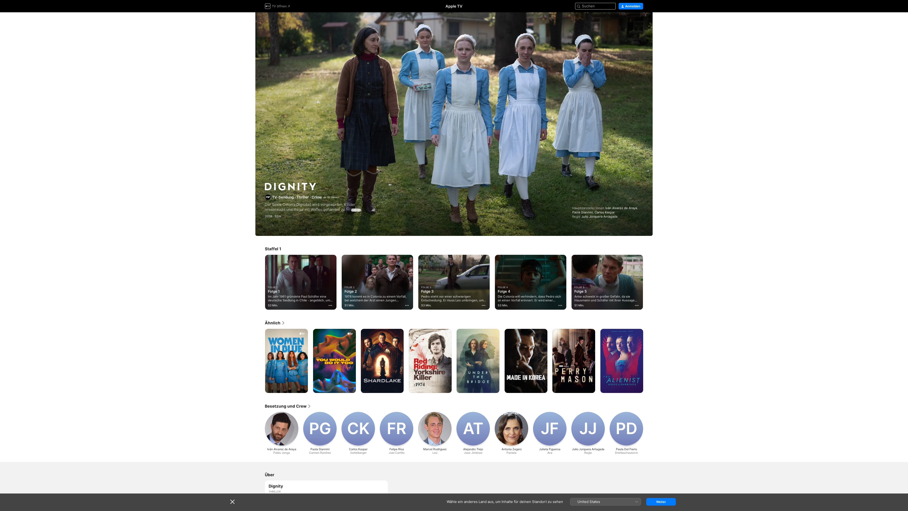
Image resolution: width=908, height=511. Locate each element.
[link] (275, 323)
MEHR (356, 210)
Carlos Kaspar (605, 212)
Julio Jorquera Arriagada (599, 216)
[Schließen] (232, 502)
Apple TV (454, 6)
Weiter (661, 502)
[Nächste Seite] (648, 282)
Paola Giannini (582, 212)
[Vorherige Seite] (260, 282)
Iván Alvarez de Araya (621, 208)
